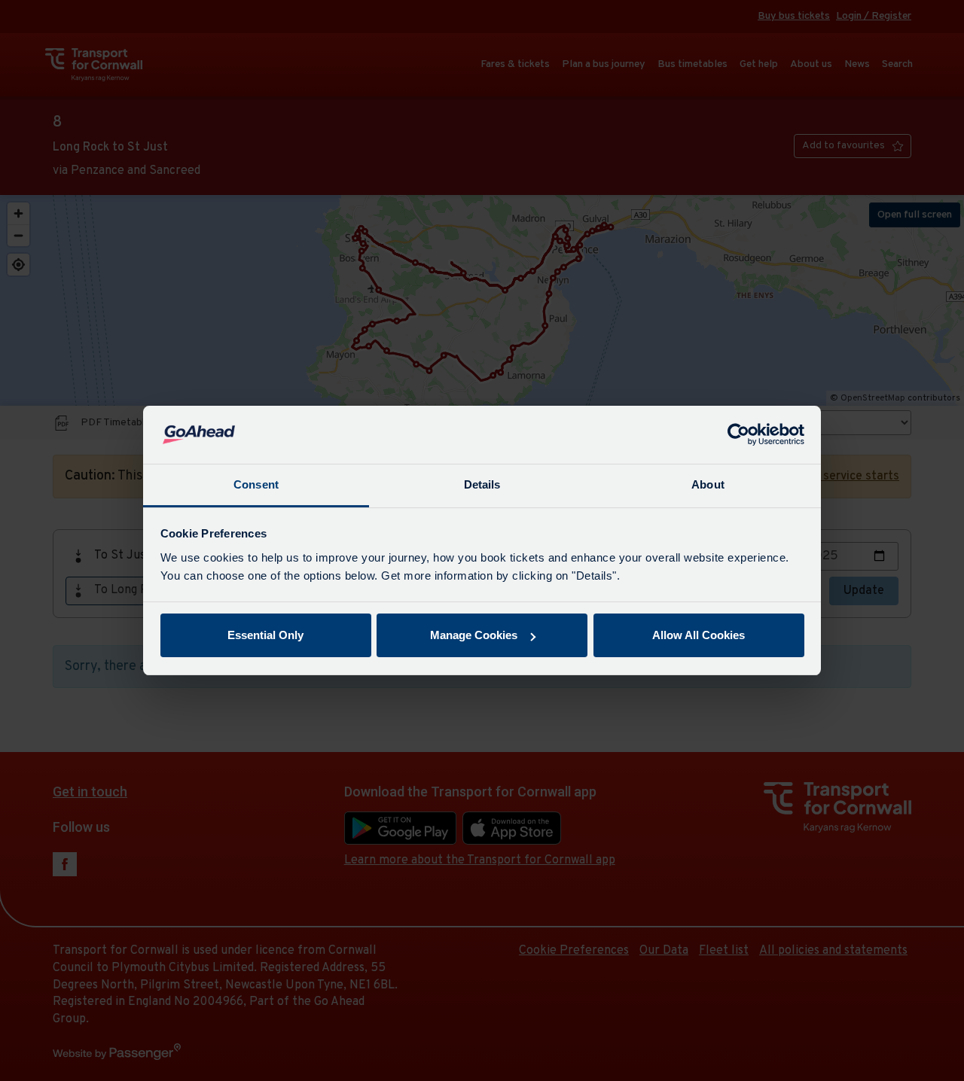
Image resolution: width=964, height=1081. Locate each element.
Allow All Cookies (698, 635)
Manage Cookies (473, 635)
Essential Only (265, 635)
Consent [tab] (256, 484)
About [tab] (708, 484)
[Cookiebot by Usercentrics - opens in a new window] (738, 435)
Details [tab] (482, 484)
